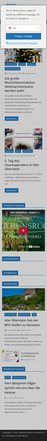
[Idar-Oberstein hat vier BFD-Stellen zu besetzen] (23, 299)
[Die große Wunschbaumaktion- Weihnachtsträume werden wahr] (23, 51)
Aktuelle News (11, 64)
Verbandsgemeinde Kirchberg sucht (29, 354)
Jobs (34, 315)
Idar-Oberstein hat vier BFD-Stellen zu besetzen (22, 322)
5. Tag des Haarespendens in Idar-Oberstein (22, 165)
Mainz (18, 151)
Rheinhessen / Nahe (12, 69)
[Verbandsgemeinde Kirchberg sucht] (10, 356)
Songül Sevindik (30, 73)
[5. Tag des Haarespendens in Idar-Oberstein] (23, 139)
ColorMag (10, 435)
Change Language (23, 36)
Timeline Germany (26, 432)
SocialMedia (28, 151)
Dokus (7, 377)
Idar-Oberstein (24, 315)
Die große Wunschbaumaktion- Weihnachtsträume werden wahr (20, 84)
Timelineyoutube (19, 377)
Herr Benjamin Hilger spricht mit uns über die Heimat (22, 388)
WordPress (23, 435)
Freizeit (22, 64)
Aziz (22, 398)
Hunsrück (31, 64)
